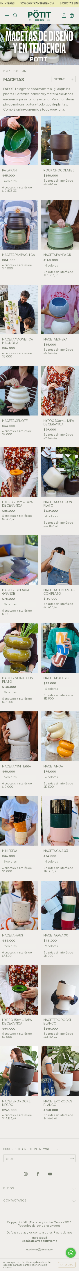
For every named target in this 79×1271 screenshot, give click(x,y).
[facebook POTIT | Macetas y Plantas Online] (38, 1174)
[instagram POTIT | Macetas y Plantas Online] (26, 1174)
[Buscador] (15, 16)
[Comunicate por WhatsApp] (71, 1253)
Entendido (66, 1265)
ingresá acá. (40, 1237)
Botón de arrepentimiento (39, 1241)
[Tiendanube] (39, 1250)
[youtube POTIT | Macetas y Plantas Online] (50, 1174)
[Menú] (7, 16)
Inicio (7, 71)
